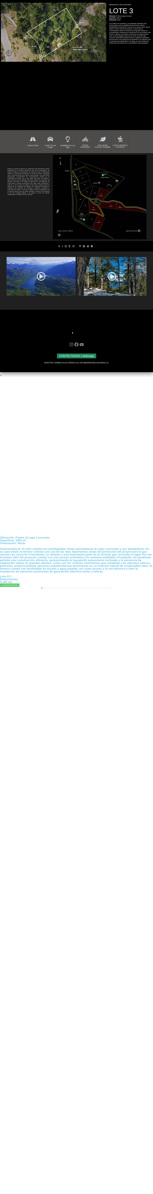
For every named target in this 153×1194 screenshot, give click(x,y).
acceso (73, 176)
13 (91, 219)
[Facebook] (76, 344)
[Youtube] (81, 344)
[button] (41, 276)
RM (81, 218)
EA (105, 174)
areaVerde (77, 187)
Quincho (98, 204)
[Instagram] (71, 344)
